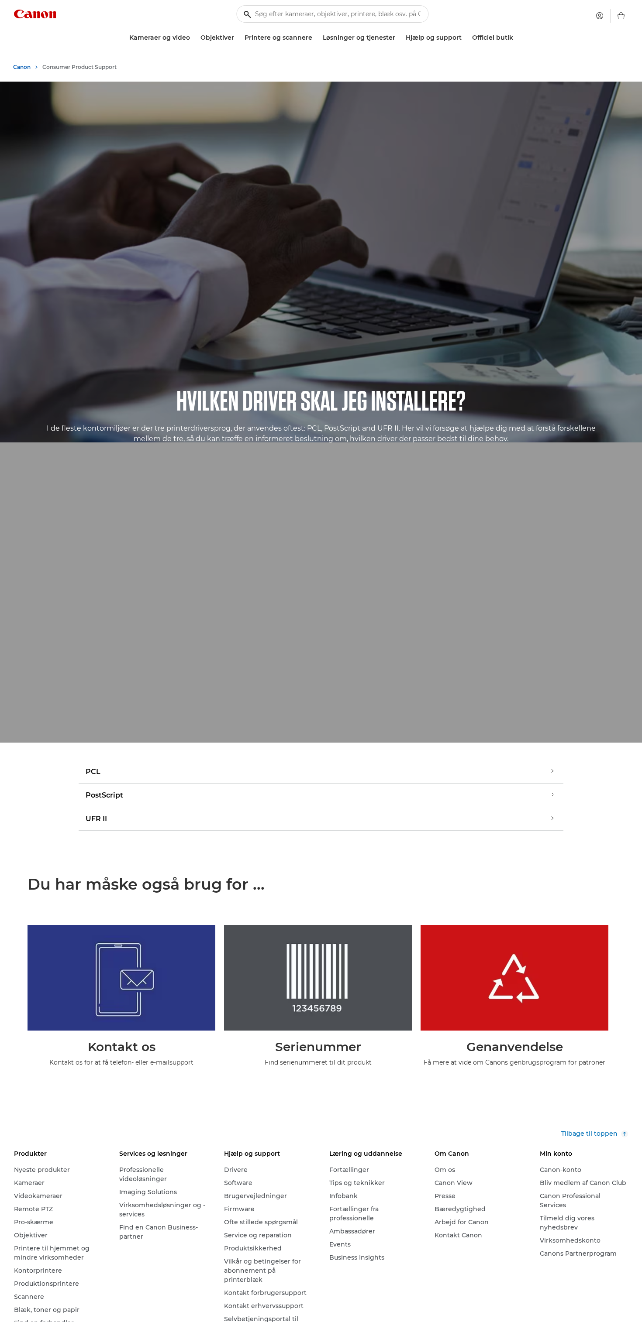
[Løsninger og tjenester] (398, 37)
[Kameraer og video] (193, 37)
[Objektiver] (237, 37)
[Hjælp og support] (465, 37)
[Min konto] (600, 16)
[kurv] (621, 16)
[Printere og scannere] (315, 37)
